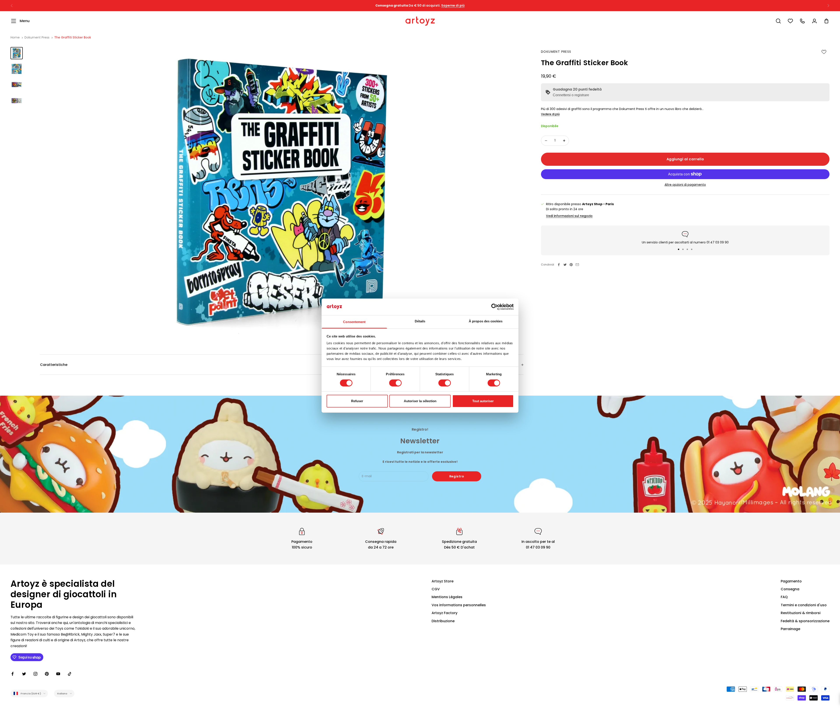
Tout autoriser (483, 401)
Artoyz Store (442, 581)
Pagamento (791, 581)
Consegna (790, 589)
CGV (436, 589)
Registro (456, 476)
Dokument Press (36, 37)
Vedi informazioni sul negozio (569, 216)
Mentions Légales (447, 596)
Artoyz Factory (444, 612)
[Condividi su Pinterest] (571, 264)
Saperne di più (461, 5)
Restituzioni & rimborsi (801, 612)
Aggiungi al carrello (685, 158)
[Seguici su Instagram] (35, 674)
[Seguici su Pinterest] (47, 674)
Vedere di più (550, 114)
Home (15, 37)
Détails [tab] (420, 321)
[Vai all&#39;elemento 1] (16, 53)
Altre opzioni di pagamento (685, 184)
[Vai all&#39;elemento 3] (16, 85)
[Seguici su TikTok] (69, 674)
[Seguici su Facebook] (12, 674)
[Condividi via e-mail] (577, 264)
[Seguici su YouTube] (58, 674)
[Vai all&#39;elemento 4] (16, 100)
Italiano (62, 693)
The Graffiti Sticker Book (72, 37)
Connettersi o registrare (571, 95)
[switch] (395, 382)
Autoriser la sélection (420, 401)
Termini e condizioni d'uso (804, 605)
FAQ (784, 596)
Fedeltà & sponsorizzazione (805, 621)
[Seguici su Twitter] (24, 674)
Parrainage (790, 628)
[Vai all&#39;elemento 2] (16, 69)
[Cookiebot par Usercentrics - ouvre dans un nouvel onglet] (494, 307)
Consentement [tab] (354, 322)
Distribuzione (443, 621)
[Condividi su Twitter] (565, 264)
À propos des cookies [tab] (485, 321)
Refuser (357, 401)
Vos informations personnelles (459, 605)
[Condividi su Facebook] (559, 264)
